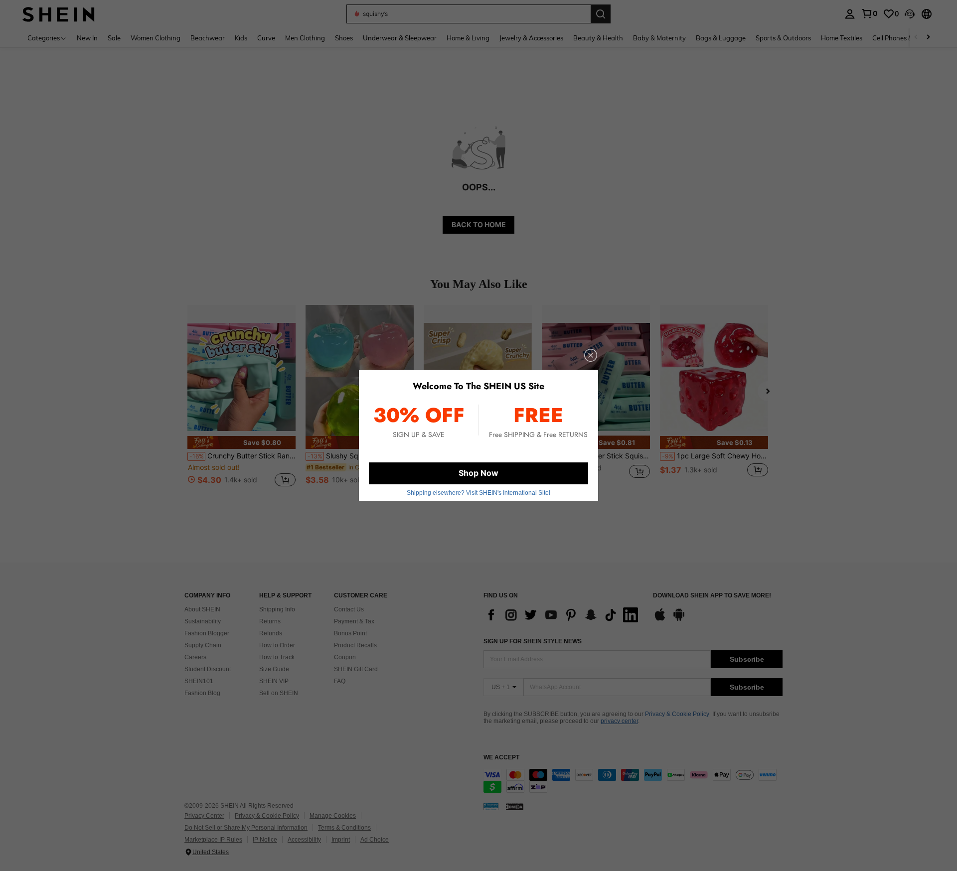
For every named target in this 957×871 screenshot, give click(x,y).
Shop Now (478, 473)
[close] (590, 355)
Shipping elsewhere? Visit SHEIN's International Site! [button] (478, 492)
